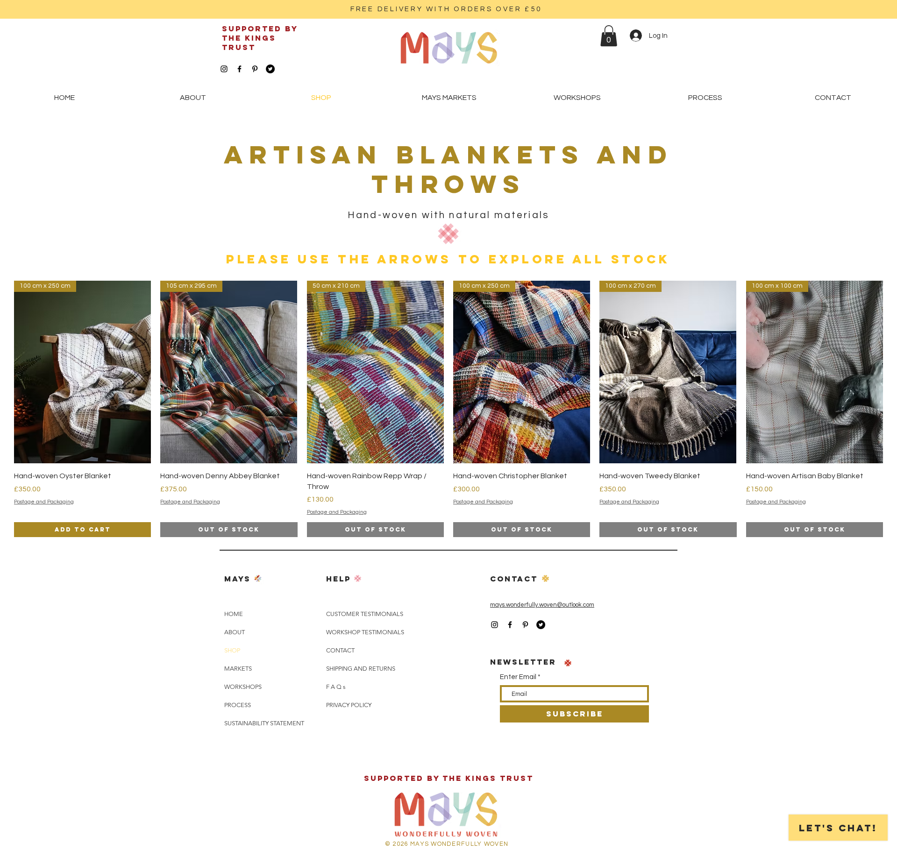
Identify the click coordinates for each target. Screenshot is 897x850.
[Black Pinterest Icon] (254, 68)
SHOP (232, 650)
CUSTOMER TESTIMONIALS (364, 613)
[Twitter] (270, 68)
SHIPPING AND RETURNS (360, 668)
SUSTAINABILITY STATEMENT (264, 723)
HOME (233, 613)
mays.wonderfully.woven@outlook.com (542, 605)
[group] (448, 409)
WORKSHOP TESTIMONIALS (365, 632)
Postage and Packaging (44, 502)
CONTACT (340, 650)
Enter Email (518, 676)
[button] (609, 35)
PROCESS (237, 704)
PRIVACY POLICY (348, 704)
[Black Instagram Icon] (224, 68)
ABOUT (234, 632)
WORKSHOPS (243, 686)
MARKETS (238, 668)
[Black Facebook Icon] (239, 68)
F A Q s (336, 686)
